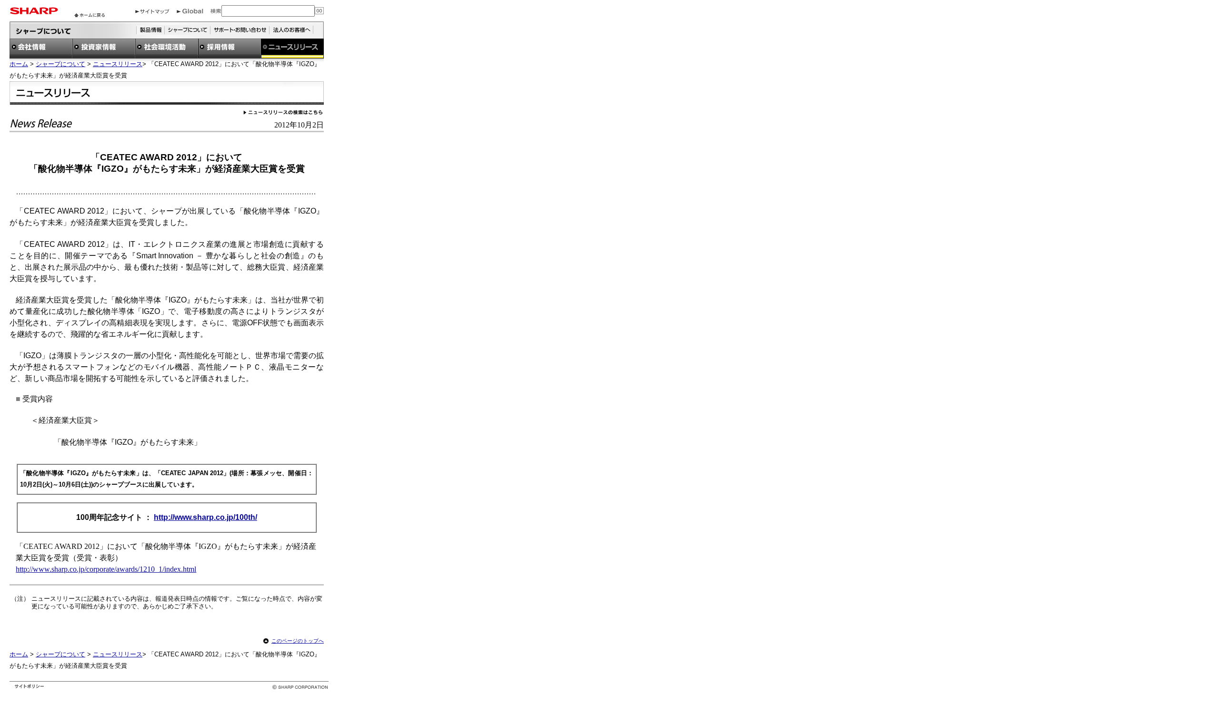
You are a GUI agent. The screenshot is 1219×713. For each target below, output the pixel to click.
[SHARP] (34, 12)
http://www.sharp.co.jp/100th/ (205, 517)
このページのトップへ (297, 641)
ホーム (19, 64)
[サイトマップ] (152, 11)
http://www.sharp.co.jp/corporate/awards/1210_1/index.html (106, 569)
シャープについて (60, 64)
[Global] (190, 11)
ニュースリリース (117, 64)
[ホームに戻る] (89, 14)
